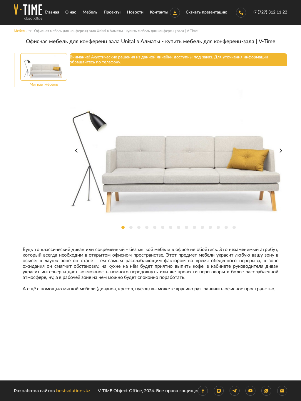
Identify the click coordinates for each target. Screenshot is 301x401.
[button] (123, 227)
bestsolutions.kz (73, 390)
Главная (52, 12)
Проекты (112, 12)
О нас (70, 12)
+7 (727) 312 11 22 (269, 12)
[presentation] (76, 151)
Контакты (159, 12)
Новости (135, 12)
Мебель (90, 12)
